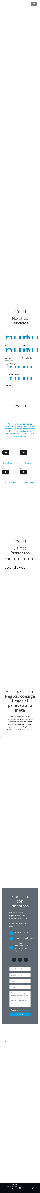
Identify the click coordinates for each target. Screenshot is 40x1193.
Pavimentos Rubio (28, 663)
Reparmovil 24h (11, 628)
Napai (11, 592)
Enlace (11, 585)
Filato (11, 609)
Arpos (29, 644)
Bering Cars (11, 644)
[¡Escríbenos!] (20, 938)
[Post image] (11, 588)
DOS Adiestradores (29, 610)
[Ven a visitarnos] (20, 947)
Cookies (32, 1189)
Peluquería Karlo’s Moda (29, 628)
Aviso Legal (31, 1187)
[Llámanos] (20, 933)
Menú (34, 4)
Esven (11, 662)
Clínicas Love (29, 592)
